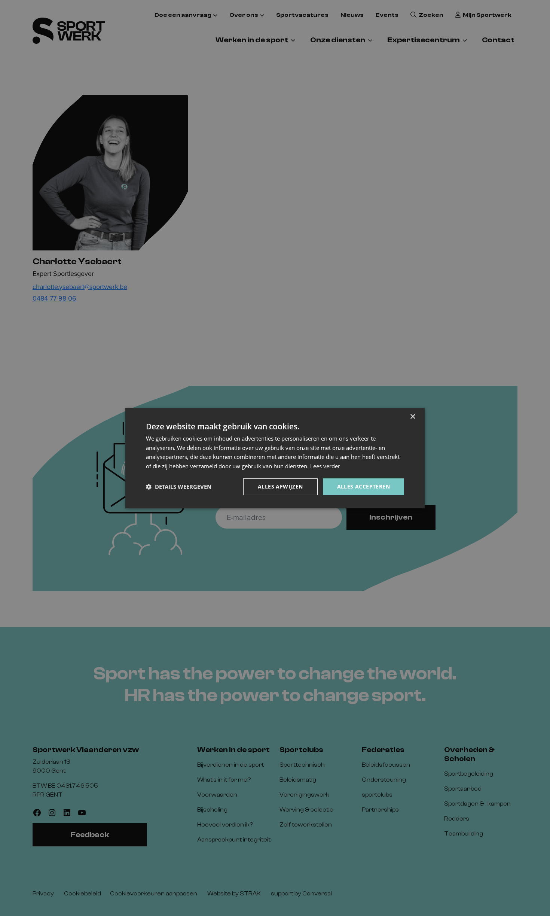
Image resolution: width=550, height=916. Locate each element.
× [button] (412, 416)
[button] (178, 486)
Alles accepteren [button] (363, 486)
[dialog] (275, 458)
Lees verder (325, 466)
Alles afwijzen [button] (280, 486)
